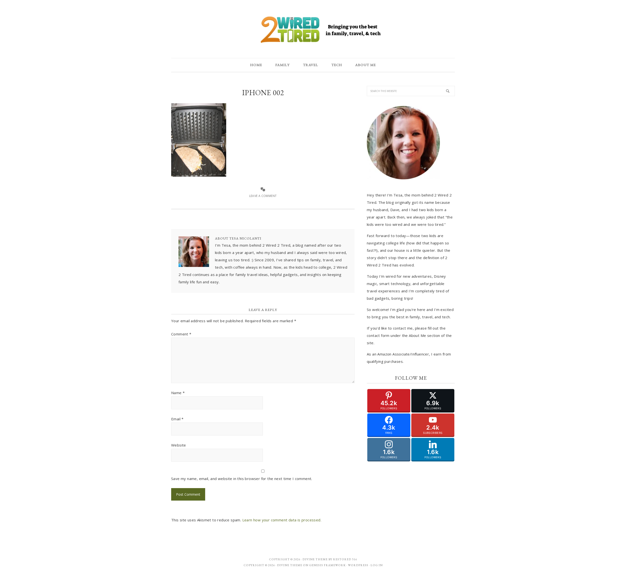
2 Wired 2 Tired (313, 30)
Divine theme (315, 559)
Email (177, 418)
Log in (376, 565)
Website (178, 445)
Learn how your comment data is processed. (281, 519)
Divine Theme (289, 565)
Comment (181, 334)
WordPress (358, 565)
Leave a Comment (263, 196)
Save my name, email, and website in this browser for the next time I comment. (241, 478)
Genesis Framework (327, 565)
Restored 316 (345, 559)
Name (178, 392)
